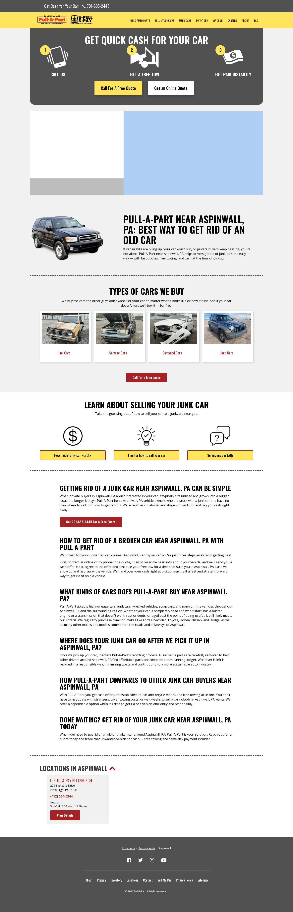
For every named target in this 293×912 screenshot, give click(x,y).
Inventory (202, 20)
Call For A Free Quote (118, 88)
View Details (65, 815)
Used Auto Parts (140, 20)
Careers (232, 20)
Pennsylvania (147, 848)
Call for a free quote (146, 377)
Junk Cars (64, 352)
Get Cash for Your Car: (76, 6)
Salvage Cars (118, 352)
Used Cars (185, 20)
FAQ (256, 20)
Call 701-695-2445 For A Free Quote (90, 522)
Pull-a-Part (78, 19)
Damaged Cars (172, 352)
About (245, 20)
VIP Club (218, 20)
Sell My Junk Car (164, 20)
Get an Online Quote (171, 88)
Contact (148, 880)
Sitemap (203, 880)
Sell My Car (164, 880)
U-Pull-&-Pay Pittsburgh (71, 780)
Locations (128, 848)
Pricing (101, 880)
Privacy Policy (184, 880)
